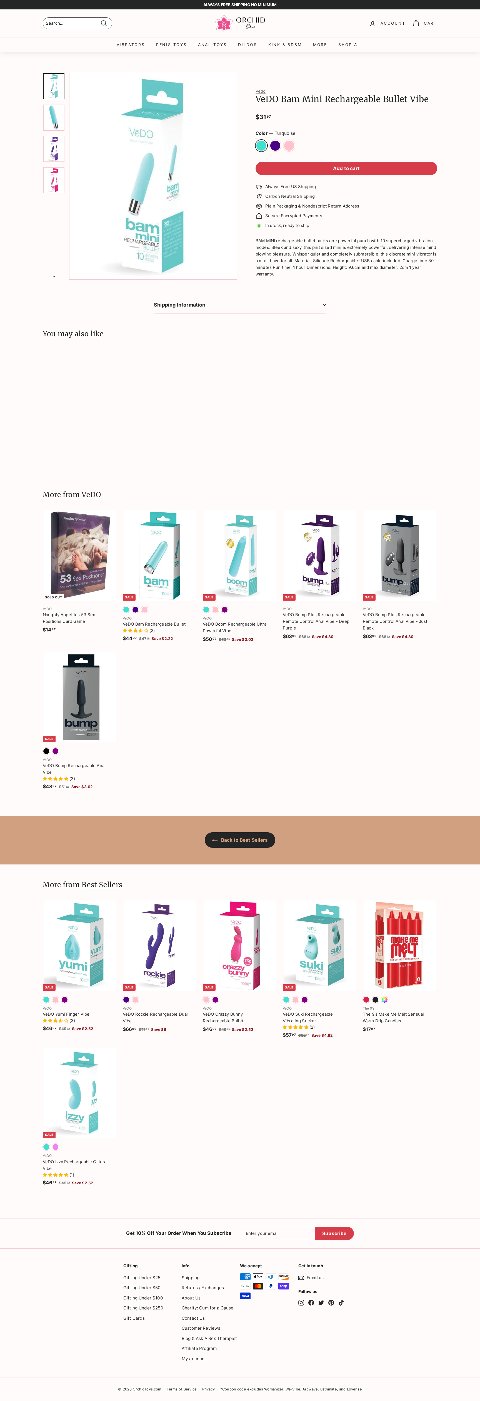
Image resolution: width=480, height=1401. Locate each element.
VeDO (91, 494)
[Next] (54, 275)
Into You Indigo (275, 145)
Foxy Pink (289, 145)
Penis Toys (171, 44)
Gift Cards (134, 1318)
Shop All (350, 44)
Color (275, 133)
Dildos (247, 44)
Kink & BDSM (285, 44)
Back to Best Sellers (244, 840)
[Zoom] (153, 176)
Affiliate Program (199, 1348)
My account (194, 1358)
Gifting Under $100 (143, 1298)
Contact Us (193, 1318)
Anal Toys (212, 44)
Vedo (261, 91)
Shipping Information (180, 305)
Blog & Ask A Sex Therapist (209, 1338)
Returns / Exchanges (203, 1287)
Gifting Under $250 (143, 1308)
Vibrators (131, 44)
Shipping (190, 1277)
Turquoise (261, 145)
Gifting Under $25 (142, 1277)
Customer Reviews (201, 1328)
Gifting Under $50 (142, 1287)
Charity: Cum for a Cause (208, 1308)
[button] (136, 630)
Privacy (208, 1389)
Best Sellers (102, 884)
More (320, 44)
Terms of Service (181, 1389)
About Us (191, 1298)
